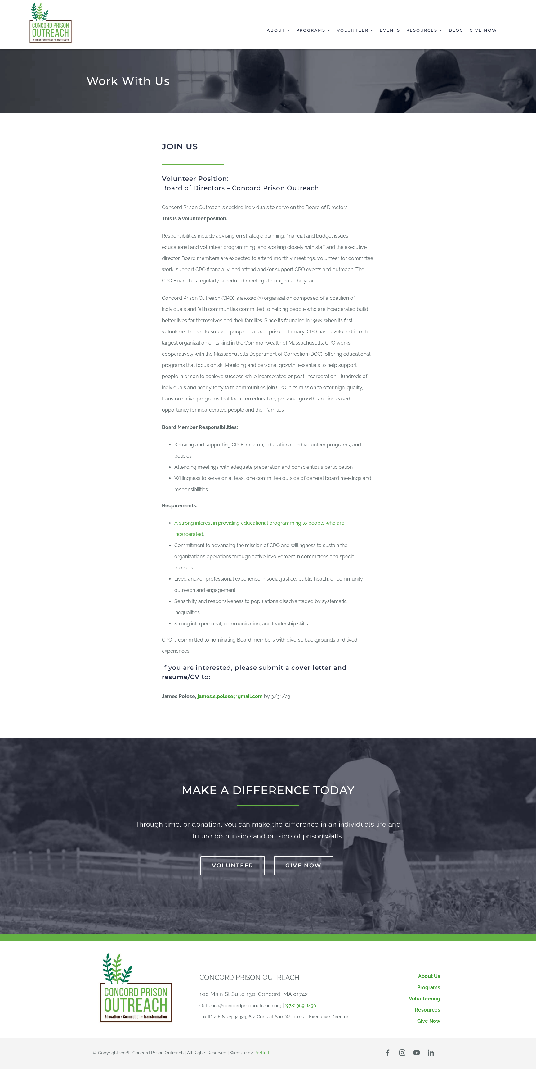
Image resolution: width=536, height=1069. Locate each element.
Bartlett (262, 1052)
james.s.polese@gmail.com (230, 696)
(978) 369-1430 (300, 1005)
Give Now (428, 1021)
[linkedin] (430, 1052)
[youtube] (416, 1052)
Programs (428, 987)
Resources (427, 1010)
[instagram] (402, 1052)
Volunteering (424, 999)
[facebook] (388, 1052)
